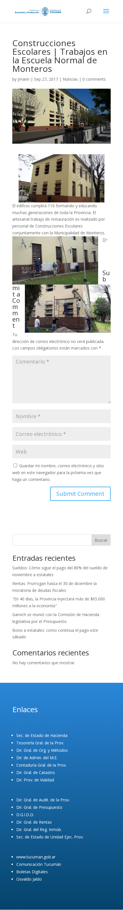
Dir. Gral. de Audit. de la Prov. (43, 800)
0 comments (94, 79)
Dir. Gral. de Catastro (35, 772)
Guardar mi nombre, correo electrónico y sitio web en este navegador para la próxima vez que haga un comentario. (58, 472)
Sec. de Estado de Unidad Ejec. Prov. (50, 837)
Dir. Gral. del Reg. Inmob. (39, 829)
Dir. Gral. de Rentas (34, 822)
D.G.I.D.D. (25, 814)
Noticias (70, 79)
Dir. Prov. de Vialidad (35, 780)
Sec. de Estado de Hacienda (42, 735)
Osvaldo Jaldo (29, 879)
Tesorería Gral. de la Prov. (40, 743)
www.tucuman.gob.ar (35, 857)
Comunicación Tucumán (38, 864)
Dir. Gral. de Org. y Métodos (42, 750)
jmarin (23, 79)
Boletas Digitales (32, 871)
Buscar (101, 540)
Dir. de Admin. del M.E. (36, 757)
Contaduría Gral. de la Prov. (41, 765)
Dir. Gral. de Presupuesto (39, 807)
